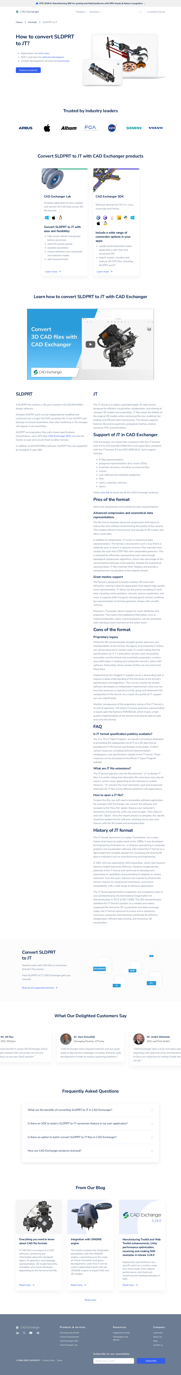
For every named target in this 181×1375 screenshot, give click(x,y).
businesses (63, 61)
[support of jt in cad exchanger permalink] (159, 435)
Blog (155, 1341)
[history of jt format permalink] (134, 830)
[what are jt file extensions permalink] (132, 768)
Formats (32, 22)
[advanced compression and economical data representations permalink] (116, 517)
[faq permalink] (103, 727)
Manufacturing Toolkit (69, 1332)
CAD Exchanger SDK (59, 436)
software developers (53, 57)
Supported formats (121, 1332)
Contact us (158, 1345)
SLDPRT (24, 394)
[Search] (140, 11)
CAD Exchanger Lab (68, 1345)
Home (19, 22)
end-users (43, 53)
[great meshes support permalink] (124, 577)
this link (105, 492)
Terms (59, 1360)
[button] (90, 1110)
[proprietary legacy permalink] (119, 637)
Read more (90, 1300)
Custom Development (69, 1336)
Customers (158, 1332)
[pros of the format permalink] (131, 500)
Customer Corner (156, 11)
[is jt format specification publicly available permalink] (154, 734)
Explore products (28, 70)
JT (95, 394)
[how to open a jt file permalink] (125, 795)
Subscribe (151, 1360)
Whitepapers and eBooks (120, 1338)
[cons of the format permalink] (132, 630)
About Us (157, 1336)
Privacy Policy (49, 1360)
